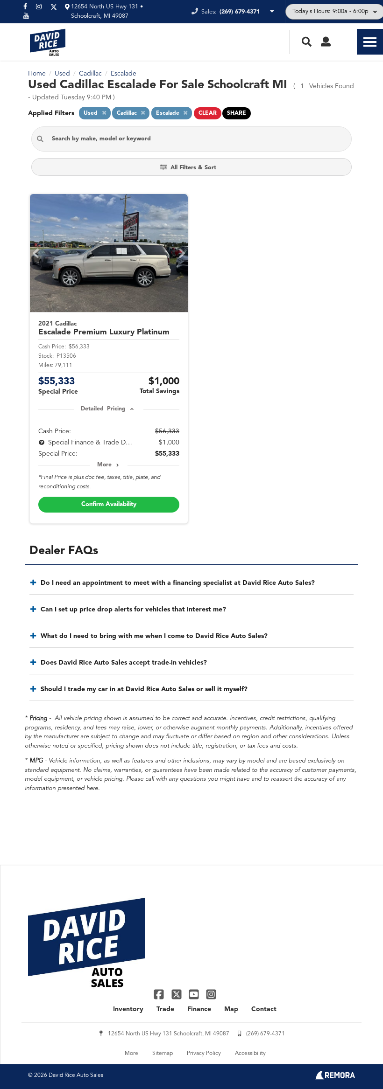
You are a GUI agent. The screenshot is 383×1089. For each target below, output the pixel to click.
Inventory (128, 1009)
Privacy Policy (204, 1053)
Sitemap (162, 1053)
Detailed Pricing (103, 409)
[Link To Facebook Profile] (160, 994)
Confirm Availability (108, 504)
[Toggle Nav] (370, 42)
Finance (199, 1009)
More (104, 465)
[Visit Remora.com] (335, 1078)
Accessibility (250, 1053)
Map (231, 1009)
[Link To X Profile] (177, 994)
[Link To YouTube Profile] (195, 994)
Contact (264, 1009)
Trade (165, 1009)
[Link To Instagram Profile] (211, 994)
